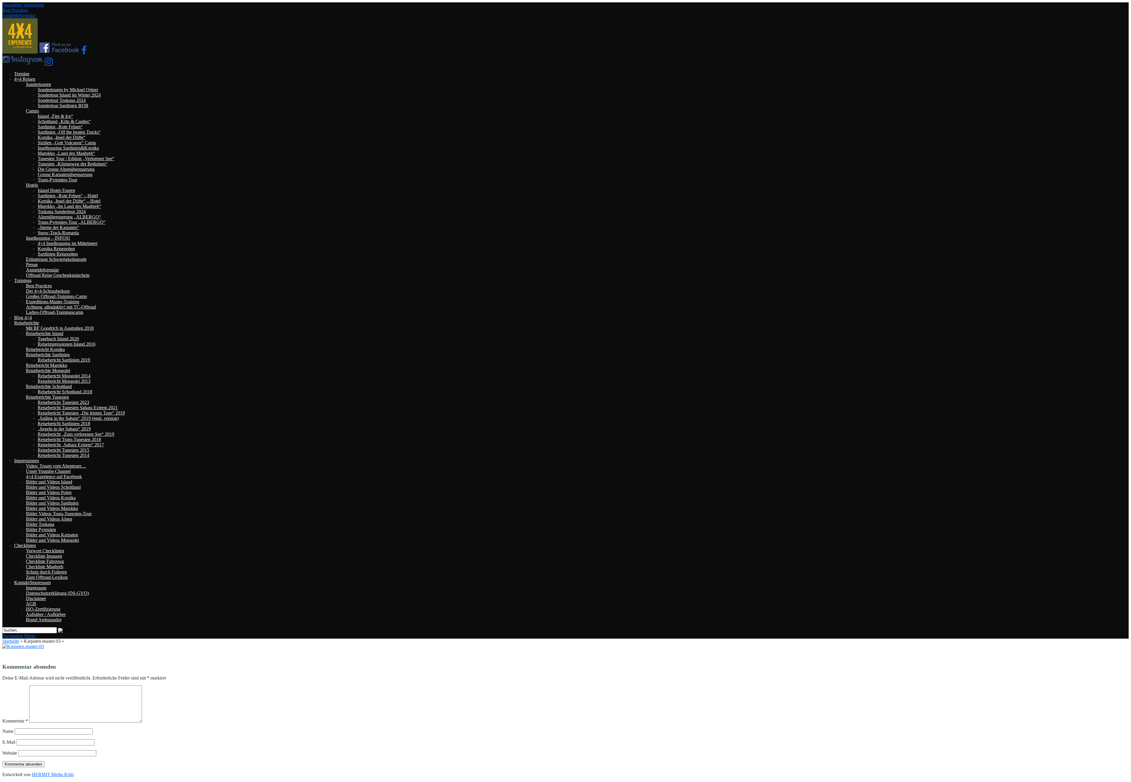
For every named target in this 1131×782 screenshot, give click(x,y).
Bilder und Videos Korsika (51, 497)
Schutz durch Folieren (46, 571)
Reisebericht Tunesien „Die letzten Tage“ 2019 (81, 412)
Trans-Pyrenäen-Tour (57, 179)
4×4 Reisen (24, 79)
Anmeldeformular (18, 15)
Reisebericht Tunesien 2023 (63, 402)
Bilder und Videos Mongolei (52, 540)
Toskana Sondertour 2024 (62, 211)
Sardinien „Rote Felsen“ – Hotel (68, 195)
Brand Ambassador (44, 619)
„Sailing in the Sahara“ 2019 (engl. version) (78, 418)
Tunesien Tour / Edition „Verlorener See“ (76, 158)
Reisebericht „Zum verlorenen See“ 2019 (76, 434)
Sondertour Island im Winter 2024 (69, 94)
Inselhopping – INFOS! (48, 238)
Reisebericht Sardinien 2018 (64, 423)
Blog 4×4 (23, 317)
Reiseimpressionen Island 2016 (66, 344)
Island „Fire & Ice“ (55, 116)
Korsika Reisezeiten (56, 248)
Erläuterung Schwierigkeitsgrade (56, 259)
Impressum (36, 587)
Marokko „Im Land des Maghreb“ (69, 206)
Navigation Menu (18, 635)
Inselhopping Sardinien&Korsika (68, 147)
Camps (32, 110)
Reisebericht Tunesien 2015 (63, 450)
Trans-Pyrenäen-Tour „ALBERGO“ (71, 222)
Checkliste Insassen (44, 556)
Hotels (32, 185)
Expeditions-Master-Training (52, 301)
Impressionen (26, 460)
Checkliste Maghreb (44, 566)
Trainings (23, 280)
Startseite (10, 641)
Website (9, 753)
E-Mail (8, 742)
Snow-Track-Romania (58, 232)
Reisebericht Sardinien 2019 (64, 359)
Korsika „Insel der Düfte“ (61, 137)
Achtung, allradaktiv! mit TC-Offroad (61, 306)
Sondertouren (38, 84)
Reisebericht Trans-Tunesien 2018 (69, 439)
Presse (32, 264)
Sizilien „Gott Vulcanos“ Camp (67, 142)
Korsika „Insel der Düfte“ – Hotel (69, 200)
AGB (31, 603)
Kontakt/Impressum (32, 582)
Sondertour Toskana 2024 (62, 100)
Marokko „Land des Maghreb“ (66, 153)
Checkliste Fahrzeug (45, 561)
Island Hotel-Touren (56, 190)
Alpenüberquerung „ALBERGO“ (69, 216)
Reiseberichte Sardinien (48, 354)
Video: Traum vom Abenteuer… (56, 465)
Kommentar (15, 720)
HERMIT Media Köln (53, 774)
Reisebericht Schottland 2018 (65, 391)
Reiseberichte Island (44, 333)
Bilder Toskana (40, 524)
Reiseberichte (26, 322)
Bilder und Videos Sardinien (52, 503)
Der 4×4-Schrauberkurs (48, 291)
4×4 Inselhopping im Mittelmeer (67, 243)
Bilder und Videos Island (49, 481)
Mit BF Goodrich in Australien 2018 (60, 328)
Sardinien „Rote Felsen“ (60, 126)
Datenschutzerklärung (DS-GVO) (57, 593)
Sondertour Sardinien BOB (63, 105)
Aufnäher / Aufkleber (46, 614)
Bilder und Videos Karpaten (52, 534)
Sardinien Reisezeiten (58, 253)
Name (8, 731)
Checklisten (25, 545)
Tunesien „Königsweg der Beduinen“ (73, 163)
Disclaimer (36, 598)
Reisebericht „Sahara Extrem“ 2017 (71, 444)
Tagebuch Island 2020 (58, 338)
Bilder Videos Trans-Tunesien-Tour (59, 513)
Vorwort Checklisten (45, 550)
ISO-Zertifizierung (43, 609)
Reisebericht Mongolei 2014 (64, 375)
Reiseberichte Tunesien (47, 397)
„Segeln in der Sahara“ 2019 (64, 428)
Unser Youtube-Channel (48, 471)
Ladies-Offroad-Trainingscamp (54, 312)
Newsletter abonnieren (23, 4)
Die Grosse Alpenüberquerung (66, 169)
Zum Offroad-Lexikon (47, 577)
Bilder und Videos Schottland (53, 487)
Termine (21, 73)
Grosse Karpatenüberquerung (65, 174)
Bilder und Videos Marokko (52, 508)
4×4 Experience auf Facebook (54, 476)
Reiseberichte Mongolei (48, 370)
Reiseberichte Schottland (49, 386)
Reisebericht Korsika (45, 349)
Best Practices (15, 10)
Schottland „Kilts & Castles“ (64, 121)
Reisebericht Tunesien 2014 (63, 455)
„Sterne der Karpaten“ (58, 227)
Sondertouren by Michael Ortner (68, 89)
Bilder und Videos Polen (49, 492)
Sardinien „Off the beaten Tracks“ (69, 132)
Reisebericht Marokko (46, 365)
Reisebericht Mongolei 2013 (64, 381)
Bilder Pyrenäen (41, 529)
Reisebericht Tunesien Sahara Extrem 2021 (78, 407)
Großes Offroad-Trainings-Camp (56, 296)
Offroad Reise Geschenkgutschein (58, 275)
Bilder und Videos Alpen (49, 518)
